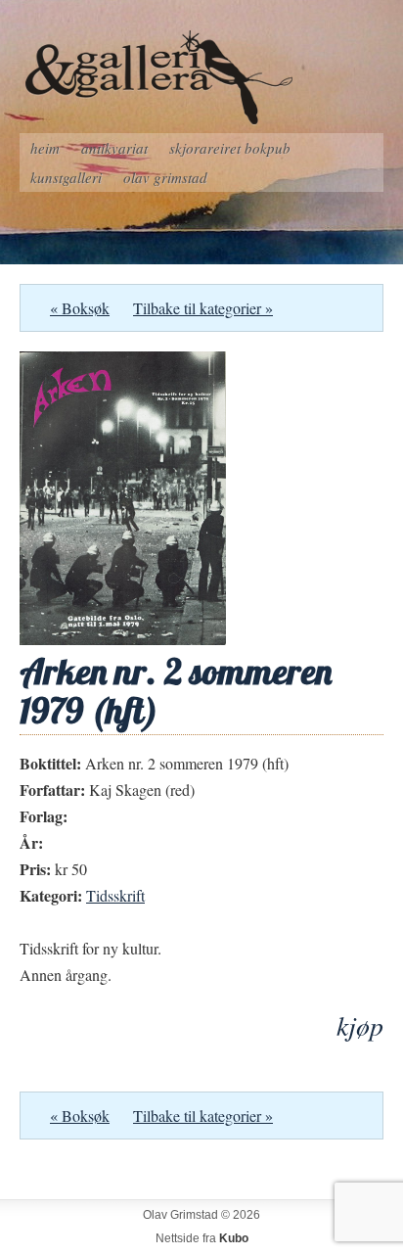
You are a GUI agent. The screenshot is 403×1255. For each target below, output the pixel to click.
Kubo (233, 1238)
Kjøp (359, 1025)
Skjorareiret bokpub (230, 148)
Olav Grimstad (165, 177)
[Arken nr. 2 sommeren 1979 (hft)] (123, 638)
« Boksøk (80, 308)
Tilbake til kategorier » (203, 308)
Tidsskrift (115, 895)
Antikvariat (114, 148)
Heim (45, 148)
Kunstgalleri (66, 177)
